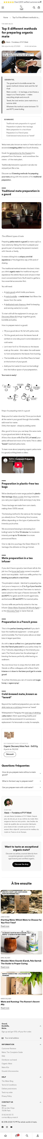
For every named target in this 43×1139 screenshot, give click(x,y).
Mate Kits (5, 1067)
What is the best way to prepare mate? (17, 781)
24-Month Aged (32, 608)
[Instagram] (7, 1127)
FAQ (3, 1056)
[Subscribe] (38, 1038)
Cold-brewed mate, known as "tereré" (20, 136)
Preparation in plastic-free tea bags (19, 127)
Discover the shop (21, 864)
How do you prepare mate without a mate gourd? (19, 773)
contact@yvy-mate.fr (10, 1117)
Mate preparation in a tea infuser (18, 130)
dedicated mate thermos (16, 305)
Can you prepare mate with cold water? (17, 787)
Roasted (21, 608)
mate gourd (10, 292)
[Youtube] (11, 1127)
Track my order (7, 1092)
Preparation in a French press (17, 133)
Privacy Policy (7, 1096)
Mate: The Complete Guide (12, 1052)
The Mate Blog (7, 24)
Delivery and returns (9, 1089)
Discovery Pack (13, 611)
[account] (38, 1136)
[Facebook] (2, 1127)
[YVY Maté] (22, 7)
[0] (38, 7)
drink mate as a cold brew (12, 707)
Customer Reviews (9, 1049)
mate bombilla (11, 297)
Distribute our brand (9, 1060)
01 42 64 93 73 (7, 1115)
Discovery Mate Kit (9, 317)
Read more (5, 926)
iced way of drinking (33, 713)
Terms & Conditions (9, 1085)
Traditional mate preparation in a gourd (21, 124)
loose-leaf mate (18, 571)
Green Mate (13, 608)
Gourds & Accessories (10, 1071)
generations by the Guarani (20, 153)
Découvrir (10, 754)
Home (5, 18)
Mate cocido (18, 497)
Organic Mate (7, 1064)
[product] (5, 1135)
